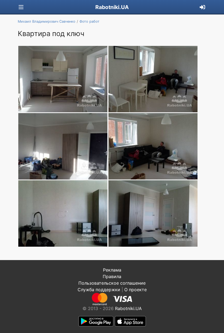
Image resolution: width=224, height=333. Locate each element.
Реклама (112, 270)
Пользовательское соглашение (112, 283)
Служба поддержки (99, 289)
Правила (112, 276)
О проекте (135, 289)
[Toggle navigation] (21, 7)
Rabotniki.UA (112, 7)
